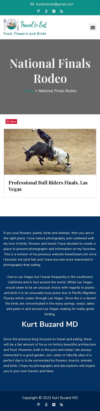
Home (28, 90)
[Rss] (62, 11)
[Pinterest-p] (39, 11)
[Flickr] (54, 11)
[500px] (46, 11)
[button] (93, 27)
